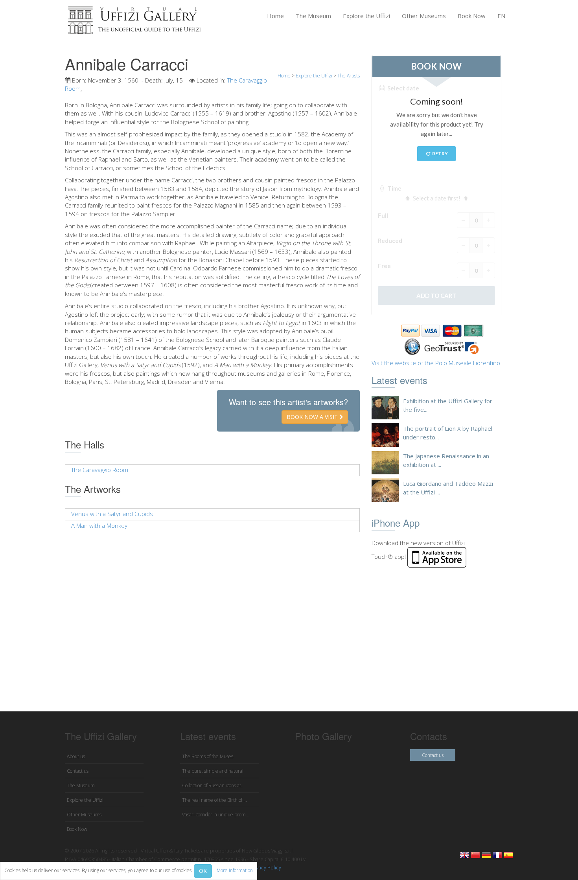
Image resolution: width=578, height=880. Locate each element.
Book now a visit (313, 417)
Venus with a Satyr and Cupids (112, 514)
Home (275, 16)
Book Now (472, 16)
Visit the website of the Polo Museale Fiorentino (436, 363)
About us (76, 756)
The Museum (313, 16)
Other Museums (424, 16)
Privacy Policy (265, 867)
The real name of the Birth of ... (214, 800)
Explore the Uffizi (366, 16)
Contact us (77, 771)
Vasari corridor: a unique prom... (215, 814)
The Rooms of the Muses (207, 756)
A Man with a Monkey (99, 525)
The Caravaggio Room (99, 470)
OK (203, 870)
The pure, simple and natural (212, 771)
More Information (235, 870)
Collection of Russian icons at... (213, 785)
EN (501, 16)
